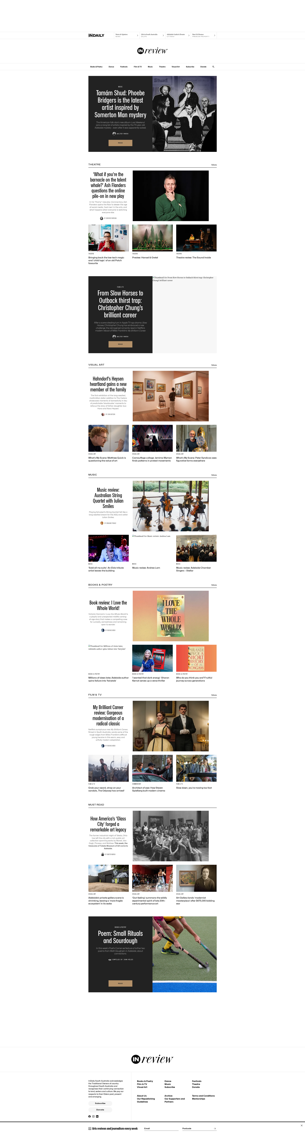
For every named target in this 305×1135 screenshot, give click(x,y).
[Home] (101, 35)
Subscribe (190, 67)
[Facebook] (89, 1116)
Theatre (162, 67)
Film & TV (138, 67)
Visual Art (176, 67)
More (214, 165)
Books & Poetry (96, 67)
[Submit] (214, 1128)
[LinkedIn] (97, 1116)
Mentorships (198, 1099)
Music (150, 67)
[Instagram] (93, 1116)
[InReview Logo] (152, 51)
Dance (111, 67)
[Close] (301, 1125)
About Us (142, 1096)
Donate (203, 67)
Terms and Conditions (203, 1096)
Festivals (123, 67)
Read (120, 143)
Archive (168, 1096)
